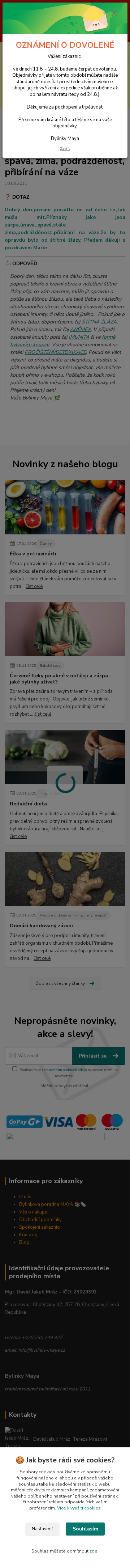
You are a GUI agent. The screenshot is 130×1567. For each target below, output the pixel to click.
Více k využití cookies (79, 1508)
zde (94, 1551)
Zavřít (65, 148)
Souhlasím (85, 1528)
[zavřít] (114, 14)
